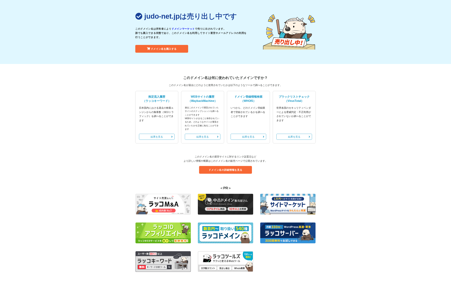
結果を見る (157, 136)
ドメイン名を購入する (164, 48)
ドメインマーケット (183, 28)
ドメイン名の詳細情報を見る (225, 169)
